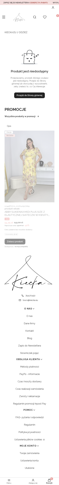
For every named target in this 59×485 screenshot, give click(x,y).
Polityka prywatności (29, 432)
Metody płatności (29, 366)
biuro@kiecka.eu (30, 300)
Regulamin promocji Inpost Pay (29, 403)
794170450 (30, 295)
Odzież (23, 32)
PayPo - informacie (29, 374)
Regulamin (29, 424)
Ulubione (29, 468)
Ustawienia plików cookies (28, 439)
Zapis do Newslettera (29, 345)
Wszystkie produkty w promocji (20, 116)
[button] (3, 17)
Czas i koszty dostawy (30, 381)
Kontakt (29, 330)
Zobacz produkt (15, 241)
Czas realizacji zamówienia (29, 389)
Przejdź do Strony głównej (29, 95)
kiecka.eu (10, 32)
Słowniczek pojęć (29, 353)
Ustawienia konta (29, 460)
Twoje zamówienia (29, 453)
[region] (29, 2)
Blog (29, 338)
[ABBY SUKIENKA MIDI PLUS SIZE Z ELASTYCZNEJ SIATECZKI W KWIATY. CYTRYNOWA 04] (29, 166)
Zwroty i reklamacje (29, 396)
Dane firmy (29, 323)
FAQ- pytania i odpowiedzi (29, 417)
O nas (29, 316)
